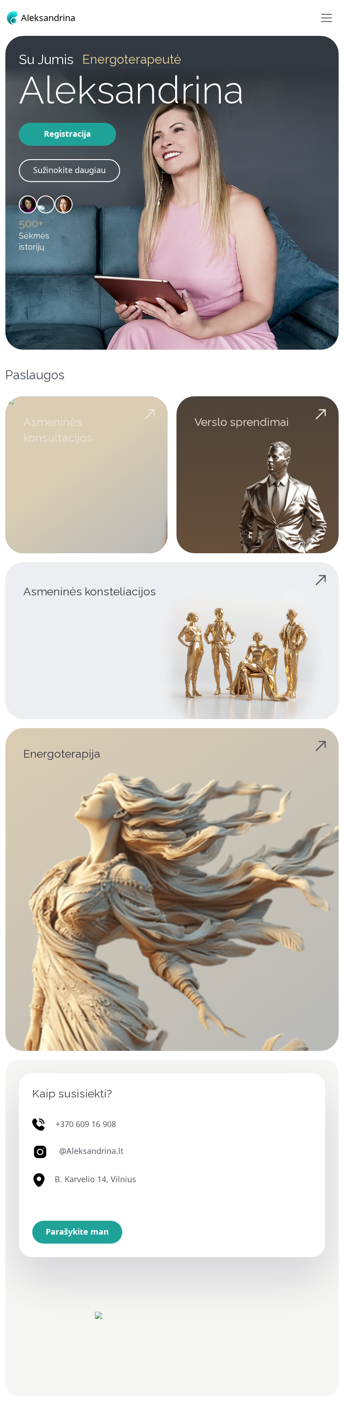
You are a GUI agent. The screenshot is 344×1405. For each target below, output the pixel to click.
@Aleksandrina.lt (91, 1151)
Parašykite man (77, 1231)
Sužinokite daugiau (69, 170)
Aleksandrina (47, 18)
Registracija (67, 133)
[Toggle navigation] (326, 17)
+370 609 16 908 (86, 1124)
